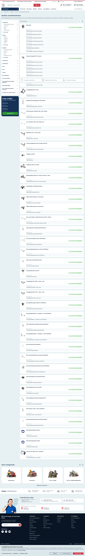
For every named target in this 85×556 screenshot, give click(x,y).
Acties (44, 518)
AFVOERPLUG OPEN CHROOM (32, 270)
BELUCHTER (28, 25)
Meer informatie (22, 550)
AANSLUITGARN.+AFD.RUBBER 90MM (34, 186)
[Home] (1, 11)
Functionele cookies (7, 553)
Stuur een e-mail (69, 500)
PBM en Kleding (32, 539)
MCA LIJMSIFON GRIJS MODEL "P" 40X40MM (36, 302)
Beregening (31, 533)
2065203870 (30, 264)
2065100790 (30, 126)
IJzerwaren (31, 520)
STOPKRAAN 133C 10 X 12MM (32, 164)
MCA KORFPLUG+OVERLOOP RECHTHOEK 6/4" (36, 398)
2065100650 (30, 137)
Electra (30, 523)
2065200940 (30, 456)
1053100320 (30, 381)
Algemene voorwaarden (79, 543)
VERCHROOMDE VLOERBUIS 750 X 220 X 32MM (36, 111)
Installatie (31, 525)
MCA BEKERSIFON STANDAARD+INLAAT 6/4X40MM (37, 324)
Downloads (73, 521)
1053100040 (30, 33)
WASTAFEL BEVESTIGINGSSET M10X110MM (35, 100)
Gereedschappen (32, 527)
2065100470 (30, 64)
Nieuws (72, 520)
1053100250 (30, 307)
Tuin (30, 529)
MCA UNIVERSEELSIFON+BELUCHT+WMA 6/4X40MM (37, 365)
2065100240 (30, 67)
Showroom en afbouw (47, 523)
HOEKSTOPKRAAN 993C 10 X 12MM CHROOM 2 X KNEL (38, 175)
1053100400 (30, 221)
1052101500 (29, 211)
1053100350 (30, 413)
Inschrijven (20, 525)
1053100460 (30, 232)
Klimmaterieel (46, 520)
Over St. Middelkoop (75, 518)
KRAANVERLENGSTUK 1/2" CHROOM (33, 56)
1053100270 (30, 328)
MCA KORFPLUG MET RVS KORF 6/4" (34, 387)
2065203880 (30, 275)
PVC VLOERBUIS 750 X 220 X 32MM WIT (35, 121)
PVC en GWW (32, 531)
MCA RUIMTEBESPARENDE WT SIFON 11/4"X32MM (37, 249)
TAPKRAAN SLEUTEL (30, 154)
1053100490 (30, 434)
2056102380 (30, 190)
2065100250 (30, 74)
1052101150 (29, 29)
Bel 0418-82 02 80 (48, 500)
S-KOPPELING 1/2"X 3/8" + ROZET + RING (35, 281)
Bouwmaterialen (32, 521)
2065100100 (30, 180)
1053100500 (30, 445)
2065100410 (30, 169)
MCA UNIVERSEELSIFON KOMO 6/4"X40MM (36, 238)
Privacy (70, 543)
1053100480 (30, 243)
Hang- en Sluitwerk (33, 537)
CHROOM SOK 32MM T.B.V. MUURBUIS (34, 451)
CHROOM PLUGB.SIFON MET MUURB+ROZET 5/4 (36, 143)
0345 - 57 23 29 (5, 103)
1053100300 (30, 359)
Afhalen (58, 520)
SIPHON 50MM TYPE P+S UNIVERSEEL (34, 206)
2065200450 (30, 94)
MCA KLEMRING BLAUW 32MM (33, 430)
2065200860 (30, 105)
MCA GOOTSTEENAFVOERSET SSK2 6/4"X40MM (36, 419)
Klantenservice (10, 113)
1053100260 (30, 318)
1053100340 (30, 402)
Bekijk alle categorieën (42, 485)
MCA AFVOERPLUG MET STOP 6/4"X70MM (35, 376)
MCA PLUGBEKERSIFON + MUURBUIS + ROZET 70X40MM (38, 333)
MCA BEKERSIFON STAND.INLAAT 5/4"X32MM (36, 227)
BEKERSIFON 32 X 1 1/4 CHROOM (33, 132)
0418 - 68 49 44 (5, 109)
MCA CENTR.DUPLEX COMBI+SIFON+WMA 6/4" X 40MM (38, 217)
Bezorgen (59, 518)
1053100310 (29, 370)
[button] (80, 465)
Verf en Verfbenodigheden (34, 535)
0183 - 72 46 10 (5, 106)
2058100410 (30, 158)
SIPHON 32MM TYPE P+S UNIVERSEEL (34, 196)
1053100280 (30, 338)
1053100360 (30, 50)
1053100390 (30, 43)
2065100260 (30, 83)
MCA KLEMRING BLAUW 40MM (33, 440)
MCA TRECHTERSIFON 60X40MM (33, 344)
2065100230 (30, 60)
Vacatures (73, 527)
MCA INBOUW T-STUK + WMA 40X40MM (35, 408)
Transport (45, 521)
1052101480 (29, 201)
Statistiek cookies (24, 553)
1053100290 (30, 349)
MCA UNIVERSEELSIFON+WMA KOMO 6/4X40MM (37, 355)
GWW (44, 525)
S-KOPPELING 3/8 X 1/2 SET (32, 89)
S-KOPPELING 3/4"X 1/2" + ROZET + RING (35, 292)
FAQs (72, 523)
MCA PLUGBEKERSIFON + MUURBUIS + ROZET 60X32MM (38, 313)
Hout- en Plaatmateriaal (34, 518)
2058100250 (30, 296)
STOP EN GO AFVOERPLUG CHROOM (34, 260)
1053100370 (30, 36)
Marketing (16, 553)
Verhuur (58, 521)
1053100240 (30, 46)
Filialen (72, 525)
